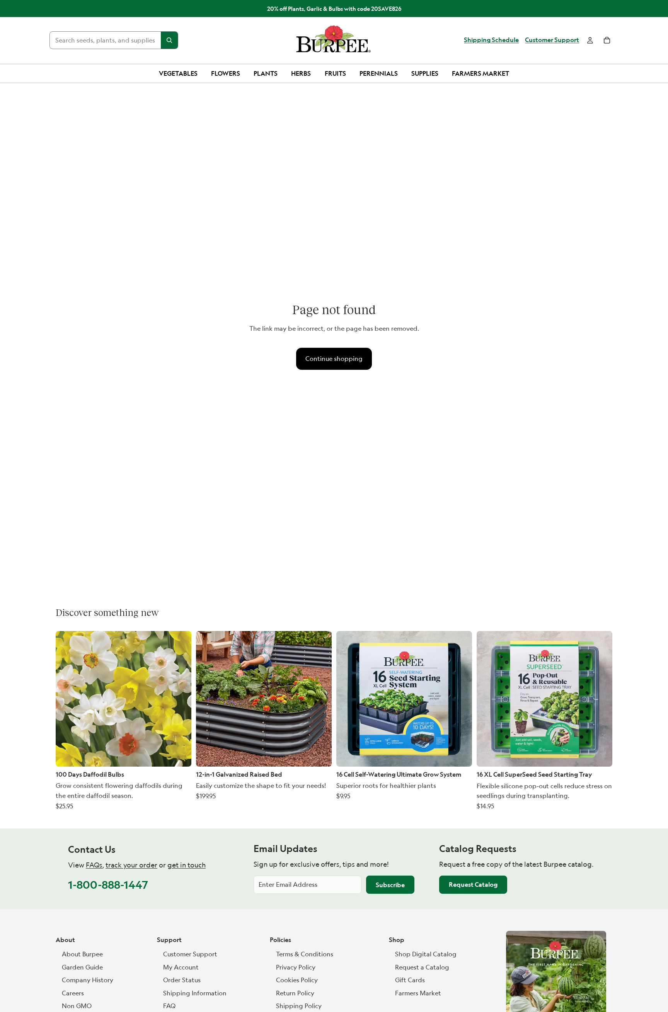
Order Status (182, 980)
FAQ (169, 1006)
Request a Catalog (422, 967)
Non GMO (77, 1006)
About (65, 940)
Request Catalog (473, 884)
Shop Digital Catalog (426, 954)
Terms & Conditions (304, 954)
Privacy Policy (295, 967)
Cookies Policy (297, 980)
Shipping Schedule (491, 40)
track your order (131, 865)
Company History (87, 980)
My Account (181, 967)
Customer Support (552, 40)
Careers (73, 993)
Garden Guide (82, 967)
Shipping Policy (299, 1006)
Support (169, 940)
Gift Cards (410, 980)
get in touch (186, 865)
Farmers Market (418, 993)
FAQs (94, 865)
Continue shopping (334, 358)
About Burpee (82, 954)
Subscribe (390, 885)
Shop (396, 940)
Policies (280, 940)
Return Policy (295, 993)
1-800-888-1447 (108, 884)
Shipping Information (195, 993)
